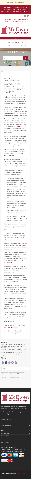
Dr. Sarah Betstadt (19, 126)
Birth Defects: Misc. (14, 377)
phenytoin (9, 249)
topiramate (7, 247)
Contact (3, 428)
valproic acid (22, 245)
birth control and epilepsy (10, 327)
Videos (19, 62)
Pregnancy (4, 374)
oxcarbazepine (8, 262)
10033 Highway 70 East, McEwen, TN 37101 (15, 7)
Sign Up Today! (24, 21)
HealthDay (12, 355)
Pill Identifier (20, 19)
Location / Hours (14, 21)
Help (13, 19)
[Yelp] (28, 16)
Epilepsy (4, 377)
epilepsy (16, 96)
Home (5, 46)
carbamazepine (14, 247)
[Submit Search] (25, 58)
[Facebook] (25, 16)
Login (6, 23)
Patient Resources (14, 46)
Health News (9, 62)
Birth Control (20, 374)
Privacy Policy (5, 435)
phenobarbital (23, 247)
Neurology (12, 374)
